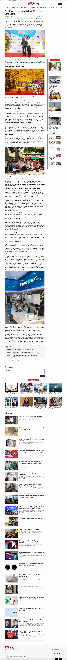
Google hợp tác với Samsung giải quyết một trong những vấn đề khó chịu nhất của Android (31, 598)
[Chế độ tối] (56, 3)
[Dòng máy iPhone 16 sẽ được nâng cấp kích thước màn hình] (11, 544)
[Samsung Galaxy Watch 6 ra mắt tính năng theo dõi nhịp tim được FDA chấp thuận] (11, 567)
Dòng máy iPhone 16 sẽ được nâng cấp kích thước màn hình (31, 541)
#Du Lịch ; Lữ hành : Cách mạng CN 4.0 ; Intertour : (17, 360)
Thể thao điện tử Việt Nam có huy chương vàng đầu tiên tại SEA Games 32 (31, 632)
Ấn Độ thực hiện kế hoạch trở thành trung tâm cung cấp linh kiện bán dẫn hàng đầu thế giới (52, 164)
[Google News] (42, 16)
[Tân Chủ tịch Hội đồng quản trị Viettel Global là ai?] (11, 521)
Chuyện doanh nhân (50, 7)
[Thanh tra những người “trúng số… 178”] (55, 94)
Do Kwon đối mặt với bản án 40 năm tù (28, 586)
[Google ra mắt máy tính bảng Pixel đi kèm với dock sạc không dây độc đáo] (58, 142)
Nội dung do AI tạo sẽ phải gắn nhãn (26, 406)
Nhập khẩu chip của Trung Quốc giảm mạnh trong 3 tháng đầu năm (31, 473)
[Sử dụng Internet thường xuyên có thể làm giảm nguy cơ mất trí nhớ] (11, 578)
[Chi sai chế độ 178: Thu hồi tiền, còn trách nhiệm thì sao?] (55, 66)
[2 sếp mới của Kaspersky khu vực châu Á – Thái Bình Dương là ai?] (11, 623)
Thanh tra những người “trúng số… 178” (53, 100)
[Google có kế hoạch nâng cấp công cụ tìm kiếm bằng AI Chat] (11, 612)
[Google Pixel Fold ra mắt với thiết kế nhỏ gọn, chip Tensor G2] (58, 149)
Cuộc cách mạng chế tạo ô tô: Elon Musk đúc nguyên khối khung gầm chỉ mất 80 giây (55, 407)
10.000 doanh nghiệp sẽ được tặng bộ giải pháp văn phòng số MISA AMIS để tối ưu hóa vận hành (31, 507)
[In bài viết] (39, 16)
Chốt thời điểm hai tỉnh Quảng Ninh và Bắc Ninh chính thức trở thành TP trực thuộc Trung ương (55, 393)
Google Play (60, 659)
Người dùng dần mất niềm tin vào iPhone (29, 529)
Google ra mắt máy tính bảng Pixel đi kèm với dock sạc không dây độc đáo (52, 143)
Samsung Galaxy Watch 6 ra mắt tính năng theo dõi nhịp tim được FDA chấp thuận (31, 564)
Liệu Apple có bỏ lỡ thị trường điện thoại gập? (52, 137)
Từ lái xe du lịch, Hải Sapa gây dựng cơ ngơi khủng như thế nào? (11, 407)
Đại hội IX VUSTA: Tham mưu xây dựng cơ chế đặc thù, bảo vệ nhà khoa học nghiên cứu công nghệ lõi (11, 393)
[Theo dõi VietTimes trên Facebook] (54, 653)
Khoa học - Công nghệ (25, 7)
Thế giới (44, 7)
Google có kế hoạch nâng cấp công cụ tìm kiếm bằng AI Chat (30, 609)
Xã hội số (9, 7)
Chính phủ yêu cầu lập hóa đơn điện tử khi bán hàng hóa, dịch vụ (18, 356)
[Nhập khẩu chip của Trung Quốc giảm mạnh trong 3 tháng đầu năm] (11, 476)
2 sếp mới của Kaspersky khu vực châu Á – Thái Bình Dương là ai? (31, 620)
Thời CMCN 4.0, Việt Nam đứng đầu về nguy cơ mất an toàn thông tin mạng (20, 349)
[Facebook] (37, 16)
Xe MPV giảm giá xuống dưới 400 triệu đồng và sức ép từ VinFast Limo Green (53, 87)
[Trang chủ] (5, 7)
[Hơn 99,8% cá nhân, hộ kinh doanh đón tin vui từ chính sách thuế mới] (26, 387)
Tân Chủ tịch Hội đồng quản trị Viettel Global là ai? (31, 518)
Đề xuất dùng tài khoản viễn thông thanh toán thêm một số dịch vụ (18, 347)
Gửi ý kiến (42, 375)
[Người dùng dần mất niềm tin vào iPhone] (11, 533)
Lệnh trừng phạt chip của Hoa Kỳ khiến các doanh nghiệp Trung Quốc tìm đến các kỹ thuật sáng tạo (52, 157)
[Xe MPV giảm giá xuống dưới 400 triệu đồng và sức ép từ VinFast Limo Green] (55, 80)
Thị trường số (33, 7)
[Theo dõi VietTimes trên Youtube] (57, 653)
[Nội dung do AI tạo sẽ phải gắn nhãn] (26, 401)
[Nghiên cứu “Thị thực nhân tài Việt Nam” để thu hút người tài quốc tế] (40, 387)
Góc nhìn (13, 7)
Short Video (39, 7)
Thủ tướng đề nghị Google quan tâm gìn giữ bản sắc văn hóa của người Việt (20, 352)
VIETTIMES (33, 3)
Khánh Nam (8, 16)
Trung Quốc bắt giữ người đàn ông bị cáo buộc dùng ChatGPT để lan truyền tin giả (30, 485)
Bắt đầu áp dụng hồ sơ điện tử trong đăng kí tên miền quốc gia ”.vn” (18, 350)
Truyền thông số (59, 7)
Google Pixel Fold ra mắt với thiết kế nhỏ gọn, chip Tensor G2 (52, 149)
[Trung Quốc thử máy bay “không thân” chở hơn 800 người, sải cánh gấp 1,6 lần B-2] (55, 121)
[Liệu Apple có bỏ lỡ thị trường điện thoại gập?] (58, 137)
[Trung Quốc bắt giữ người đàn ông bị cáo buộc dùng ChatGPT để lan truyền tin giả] (11, 487)
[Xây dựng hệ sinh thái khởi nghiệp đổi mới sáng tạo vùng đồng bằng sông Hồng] (11, 499)
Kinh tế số (18, 7)
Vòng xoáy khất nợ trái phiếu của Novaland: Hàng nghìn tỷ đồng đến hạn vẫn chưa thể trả (40, 407)
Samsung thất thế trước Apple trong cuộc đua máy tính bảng (31, 553)
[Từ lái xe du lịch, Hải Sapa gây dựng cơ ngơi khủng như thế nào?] (11, 401)
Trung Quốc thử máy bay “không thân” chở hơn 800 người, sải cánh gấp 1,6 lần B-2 (53, 128)
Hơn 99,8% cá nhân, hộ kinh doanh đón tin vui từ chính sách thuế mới (26, 393)
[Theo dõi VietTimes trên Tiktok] (59, 653)
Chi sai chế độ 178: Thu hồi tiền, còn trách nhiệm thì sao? (53, 73)
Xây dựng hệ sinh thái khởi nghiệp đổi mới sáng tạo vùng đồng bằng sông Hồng (31, 496)
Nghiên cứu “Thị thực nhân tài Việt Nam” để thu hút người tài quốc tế (40, 393)
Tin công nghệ (9, 413)
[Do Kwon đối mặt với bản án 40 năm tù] (11, 589)
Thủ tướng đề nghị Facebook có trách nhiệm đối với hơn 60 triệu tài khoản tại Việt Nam (22, 355)
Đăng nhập (60, 3)
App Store (56, 659)
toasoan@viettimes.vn (56, 649)
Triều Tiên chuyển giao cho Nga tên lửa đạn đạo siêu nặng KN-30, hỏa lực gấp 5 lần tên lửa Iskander (53, 113)
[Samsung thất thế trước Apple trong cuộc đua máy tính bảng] (11, 555)
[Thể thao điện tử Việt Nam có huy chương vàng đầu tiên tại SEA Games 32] (11, 634)
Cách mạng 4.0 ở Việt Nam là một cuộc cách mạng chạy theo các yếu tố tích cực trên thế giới (23, 353)
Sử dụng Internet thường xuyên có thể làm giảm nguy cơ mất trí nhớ (31, 575)
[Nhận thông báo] (54, 3)
